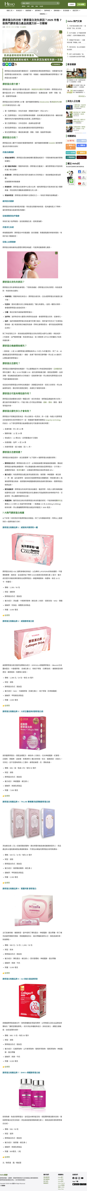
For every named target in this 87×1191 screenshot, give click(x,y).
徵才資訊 (46, 1181)
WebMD (52, 143)
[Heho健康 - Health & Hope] (9, 4)
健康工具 (9, 10)
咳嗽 (28, 6)
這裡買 (7, 615)
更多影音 (82, 96)
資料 (20, 470)
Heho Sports (61, 1183)
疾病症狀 (19, 10)
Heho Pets (61, 1189)
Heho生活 (60, 1179)
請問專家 (38, 10)
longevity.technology (53, 420)
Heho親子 (60, 1177)
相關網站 (42, 14)
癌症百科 (75, 10)
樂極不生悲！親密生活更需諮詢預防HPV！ (79, 120)
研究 (59, 501)
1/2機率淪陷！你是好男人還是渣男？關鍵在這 (79, 105)
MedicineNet (44, 102)
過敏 (32, 6)
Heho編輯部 (23, 27)
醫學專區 (47, 10)
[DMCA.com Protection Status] (2, 1185)
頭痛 (37, 6)
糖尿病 (23, 6)
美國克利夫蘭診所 (38, 89)
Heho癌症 (60, 1181)
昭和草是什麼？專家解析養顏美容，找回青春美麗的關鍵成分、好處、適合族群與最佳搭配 (79, 113)
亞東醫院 (57, 369)
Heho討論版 (61, 1185)
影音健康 (66, 10)
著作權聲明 (46, 1179)
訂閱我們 (71, 4)
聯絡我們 (46, 1183)
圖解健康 (57, 10)
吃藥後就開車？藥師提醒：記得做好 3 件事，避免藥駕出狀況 (79, 128)
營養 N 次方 (61, 1187)
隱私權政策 (46, 1177)
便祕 (50, 402)
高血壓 (41, 6)
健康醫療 (28, 10)
